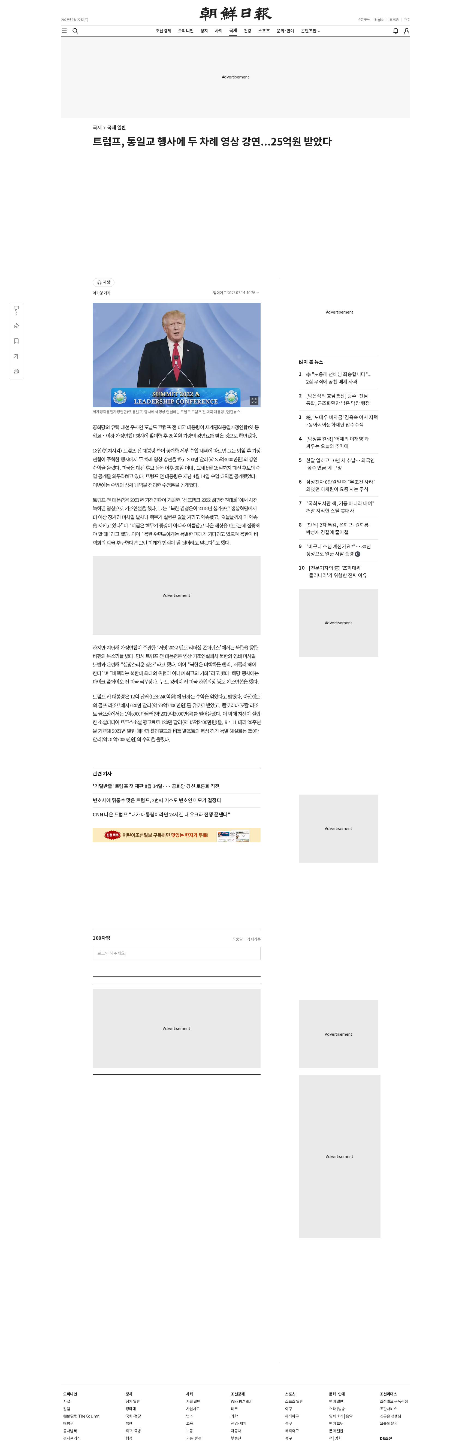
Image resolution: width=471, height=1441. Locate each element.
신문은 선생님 (390, 1416)
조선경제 (237, 1394)
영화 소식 (336, 1416)
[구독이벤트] (177, 835)
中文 (407, 19)
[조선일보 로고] (236, 12)
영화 (338, 1438)
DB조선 (386, 1438)
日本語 (394, 19)
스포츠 (290, 1394)
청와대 (131, 1408)
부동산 (236, 1438)
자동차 (236, 1430)
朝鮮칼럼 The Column (81, 1416)
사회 (189, 1394)
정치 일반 (133, 1401)
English (379, 19)
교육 (189, 1423)
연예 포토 (336, 1423)
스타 (332, 1408)
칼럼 (66, 1408)
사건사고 (193, 1408)
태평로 (68, 1423)
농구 (288, 1438)
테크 (234, 1408)
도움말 (238, 939)
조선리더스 (388, 1394)
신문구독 (364, 19)
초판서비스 (388, 1408)
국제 (97, 127)
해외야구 (292, 1416)
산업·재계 (238, 1423)
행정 (129, 1438)
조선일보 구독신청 (394, 1401)
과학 (234, 1416)
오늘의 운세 (389, 1423)
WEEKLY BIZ (241, 1401)
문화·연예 (337, 1394)
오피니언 (70, 1394)
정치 (129, 1394)
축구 (288, 1423)
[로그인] (406, 31)
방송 (341, 1408)
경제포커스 (71, 1438)
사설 (66, 1401)
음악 (349, 1416)
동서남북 (70, 1430)
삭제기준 (254, 939)
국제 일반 (116, 127)
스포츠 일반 (294, 1401)
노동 (189, 1430)
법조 (189, 1416)
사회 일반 (193, 1401)
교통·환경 (194, 1438)
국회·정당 (133, 1416)
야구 (288, 1408)
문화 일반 (336, 1430)
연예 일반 (336, 1401)
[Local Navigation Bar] (64, 31)
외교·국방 (133, 1430)
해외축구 (292, 1430)
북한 (129, 1423)
